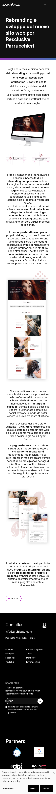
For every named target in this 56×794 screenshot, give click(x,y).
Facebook (10, 658)
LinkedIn (9, 649)
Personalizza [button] (8, 788)
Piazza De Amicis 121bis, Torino (20, 638)
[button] (51, 5)
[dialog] (28, 781)
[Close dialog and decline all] (54, 771)
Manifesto (31, 658)
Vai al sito (14, 598)
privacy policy (13, 781)
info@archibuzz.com (18, 631)
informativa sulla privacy (26, 707)
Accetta (46, 788)
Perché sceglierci (34, 649)
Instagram (10, 653)
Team (29, 653)
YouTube (9, 662)
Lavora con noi (33, 662)
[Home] (11, 4)
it (45, 5)
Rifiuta (33, 788)
